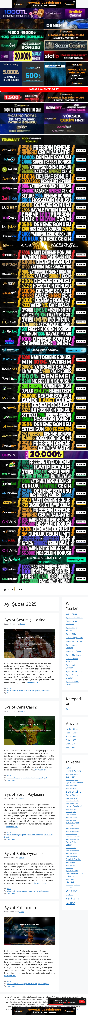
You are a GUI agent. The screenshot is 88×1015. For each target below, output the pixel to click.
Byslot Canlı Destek (74, 618)
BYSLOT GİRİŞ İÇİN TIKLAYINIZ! (44, 89)
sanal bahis (77, 885)
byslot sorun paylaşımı (35, 835)
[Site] (44, 150)
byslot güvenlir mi (74, 806)
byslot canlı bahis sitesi (15, 984)
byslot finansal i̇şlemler (32, 691)
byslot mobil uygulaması (72, 828)
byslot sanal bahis (71, 848)
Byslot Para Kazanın (74, 671)
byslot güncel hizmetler (72, 801)
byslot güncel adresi (71, 798)
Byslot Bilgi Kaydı (73, 655)
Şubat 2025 (71, 740)
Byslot (9, 688)
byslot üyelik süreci (28, 778)
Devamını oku (33, 683)
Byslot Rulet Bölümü (71, 843)
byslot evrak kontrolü (71, 785)
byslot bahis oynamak (25, 891)
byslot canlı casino (13, 778)
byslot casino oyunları (72, 780)
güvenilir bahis (70, 879)
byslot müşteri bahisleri (72, 831)
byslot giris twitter (71, 788)
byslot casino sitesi (74, 782)
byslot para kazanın (71, 834)
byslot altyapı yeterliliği (72, 774)
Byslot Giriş (71, 634)
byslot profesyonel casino (73, 836)
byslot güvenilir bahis (72, 803)
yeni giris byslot (41, 778)
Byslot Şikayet (72, 870)
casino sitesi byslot (74, 873)
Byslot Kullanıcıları (20, 907)
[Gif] (44, 245)
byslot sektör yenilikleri (72, 850)
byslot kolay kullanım (71, 817)
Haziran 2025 (71, 733)
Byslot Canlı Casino (21, 707)
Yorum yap (11, 693)
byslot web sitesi (70, 862)
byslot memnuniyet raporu (16, 835)
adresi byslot (11, 891)
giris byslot (71, 876)
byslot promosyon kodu (72, 839)
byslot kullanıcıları (30, 984)
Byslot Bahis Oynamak (24, 853)
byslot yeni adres (70, 865)
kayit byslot (45, 691)
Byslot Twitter (73, 859)
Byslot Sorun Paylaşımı (24, 794)
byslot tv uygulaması (71, 856)
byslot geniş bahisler (41, 891)
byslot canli (71, 777)
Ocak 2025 (70, 744)
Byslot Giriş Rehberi (74, 638)
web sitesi (69, 887)
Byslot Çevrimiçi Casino (25, 620)
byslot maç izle (43, 984)
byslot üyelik (69, 868)
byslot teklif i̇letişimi (71, 853)
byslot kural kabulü (71, 820)
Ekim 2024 (70, 747)
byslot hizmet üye (71, 809)
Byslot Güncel (72, 795)
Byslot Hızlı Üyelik (73, 651)
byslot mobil (69, 826)
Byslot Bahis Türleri (74, 641)
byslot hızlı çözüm (71, 812)
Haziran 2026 (72, 729)
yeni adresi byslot (72, 892)
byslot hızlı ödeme (71, 814)
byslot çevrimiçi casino (15, 691)
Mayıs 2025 (71, 736)
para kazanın (69, 885)
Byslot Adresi (71, 614)
